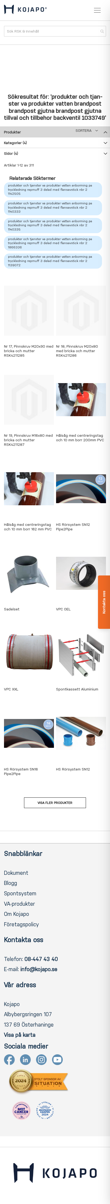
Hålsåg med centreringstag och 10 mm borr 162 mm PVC (28, 526)
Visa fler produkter (55, 803)
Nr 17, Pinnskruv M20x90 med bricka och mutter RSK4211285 (28, 351)
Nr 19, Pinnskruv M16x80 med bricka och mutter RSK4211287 (28, 440)
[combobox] (55, 31)
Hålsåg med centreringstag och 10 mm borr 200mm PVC (80, 437)
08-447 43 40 (41, 959)
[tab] (55, 131)
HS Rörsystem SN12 (73, 769)
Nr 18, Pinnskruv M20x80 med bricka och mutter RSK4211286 (77, 351)
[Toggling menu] (97, 10)
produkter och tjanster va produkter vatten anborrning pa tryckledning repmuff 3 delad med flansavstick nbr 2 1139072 (50, 261)
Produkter (12, 132)
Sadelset (11, 609)
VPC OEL (63, 609)
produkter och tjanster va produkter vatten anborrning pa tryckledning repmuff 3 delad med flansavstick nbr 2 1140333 (50, 207)
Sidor (11, 153)
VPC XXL (11, 689)
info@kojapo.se (39, 969)
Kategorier (15, 143)
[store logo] (25, 10)
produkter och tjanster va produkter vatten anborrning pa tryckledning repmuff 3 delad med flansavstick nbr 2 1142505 (50, 190)
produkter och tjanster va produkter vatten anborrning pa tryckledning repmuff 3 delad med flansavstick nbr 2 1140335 (50, 225)
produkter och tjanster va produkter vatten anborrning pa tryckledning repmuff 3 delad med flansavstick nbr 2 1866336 (50, 243)
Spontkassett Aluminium (77, 689)
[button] (87, 130)
